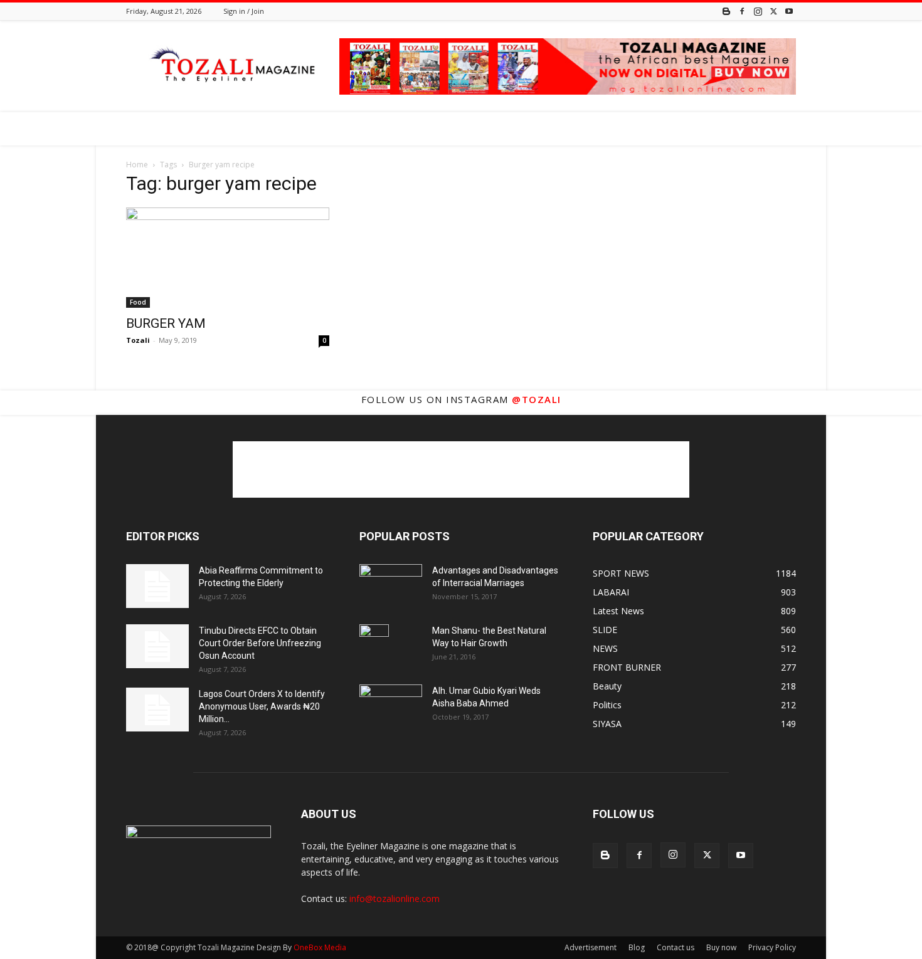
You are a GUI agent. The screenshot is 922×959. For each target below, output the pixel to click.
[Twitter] (773, 11)
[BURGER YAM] (227, 257)
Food (138, 302)
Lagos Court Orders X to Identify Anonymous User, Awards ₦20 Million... (262, 706)
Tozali (138, 340)
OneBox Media (320, 947)
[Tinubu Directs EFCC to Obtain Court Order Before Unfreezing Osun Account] (157, 646)
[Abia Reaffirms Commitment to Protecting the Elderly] (157, 586)
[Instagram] (758, 11)
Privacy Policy (772, 947)
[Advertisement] (461, 469)
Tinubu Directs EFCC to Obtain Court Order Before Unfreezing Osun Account (260, 643)
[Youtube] (789, 11)
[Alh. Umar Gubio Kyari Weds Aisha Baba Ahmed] (390, 705)
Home (137, 164)
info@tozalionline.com (394, 898)
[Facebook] (742, 11)
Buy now (721, 947)
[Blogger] (726, 11)
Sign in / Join (243, 11)
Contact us (675, 947)
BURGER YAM (166, 323)
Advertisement (590, 947)
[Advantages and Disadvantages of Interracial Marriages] (390, 585)
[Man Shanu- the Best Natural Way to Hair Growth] (374, 646)
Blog (636, 947)
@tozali (536, 399)
